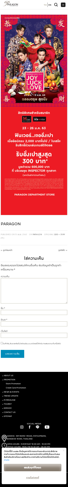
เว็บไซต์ (4, 331)
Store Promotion (13, 384)
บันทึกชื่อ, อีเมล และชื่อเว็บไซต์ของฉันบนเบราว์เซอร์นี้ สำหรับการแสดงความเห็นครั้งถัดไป (32, 344)
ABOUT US (7, 376)
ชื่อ (3, 308)
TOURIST (7, 404)
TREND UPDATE (10, 396)
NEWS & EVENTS (10, 392)
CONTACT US (8, 412)
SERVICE (7, 408)
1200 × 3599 (59, 234)
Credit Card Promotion (15, 388)
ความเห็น (5, 276)
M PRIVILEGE (8, 400)
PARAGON (37, 234)
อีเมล (4, 319)
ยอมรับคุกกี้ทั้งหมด (32, 467)
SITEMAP (7, 416)
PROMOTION (8, 380)
